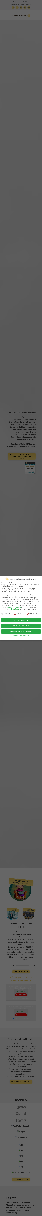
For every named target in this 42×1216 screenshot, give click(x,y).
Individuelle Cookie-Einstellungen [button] (21, 635)
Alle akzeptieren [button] (21, 620)
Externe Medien (34, 613)
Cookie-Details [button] (11, 638)
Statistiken (20, 613)
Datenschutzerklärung (14, 607)
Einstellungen (15, 609)
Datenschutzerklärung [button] (22, 638)
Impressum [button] (31, 638)
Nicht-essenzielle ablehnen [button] (21, 631)
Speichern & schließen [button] (21, 626)
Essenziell (7, 613)
